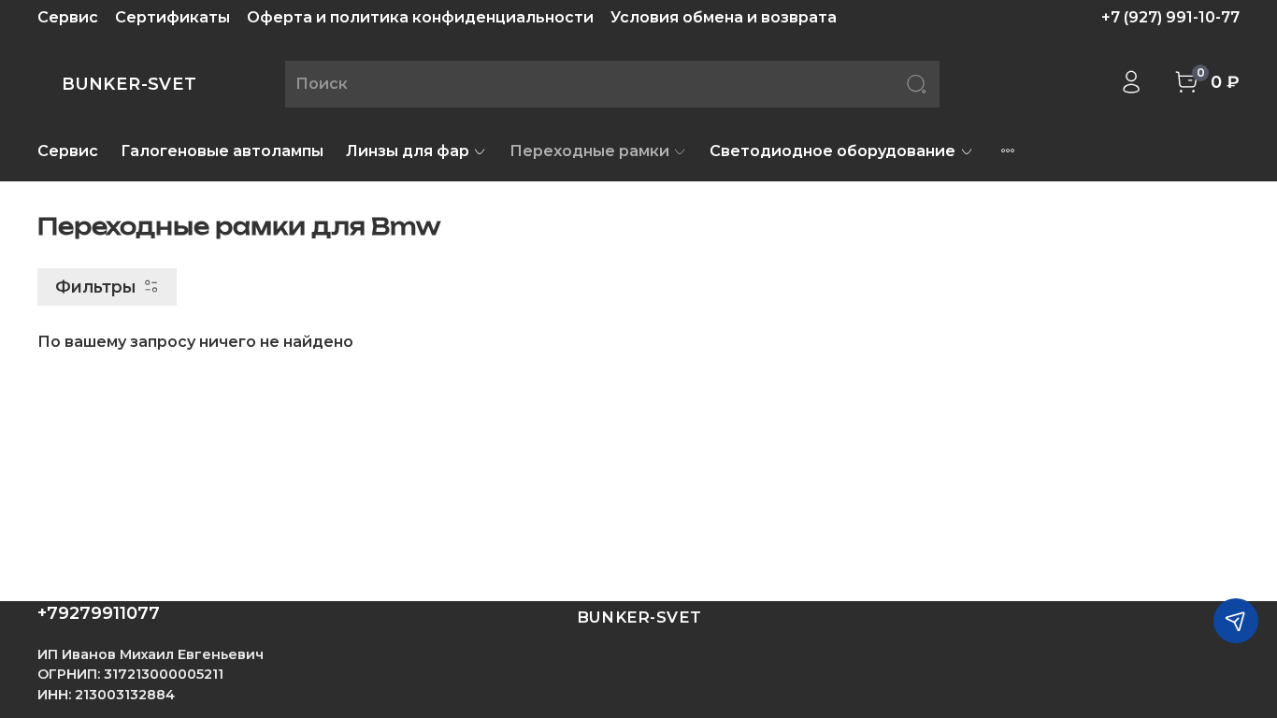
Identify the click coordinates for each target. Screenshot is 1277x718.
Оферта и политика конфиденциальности (420, 17)
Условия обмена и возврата (723, 17)
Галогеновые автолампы (222, 151)
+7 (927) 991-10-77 (1170, 17)
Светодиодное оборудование (832, 151)
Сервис (67, 17)
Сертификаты (172, 17)
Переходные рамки (589, 151)
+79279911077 (98, 613)
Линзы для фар (407, 151)
